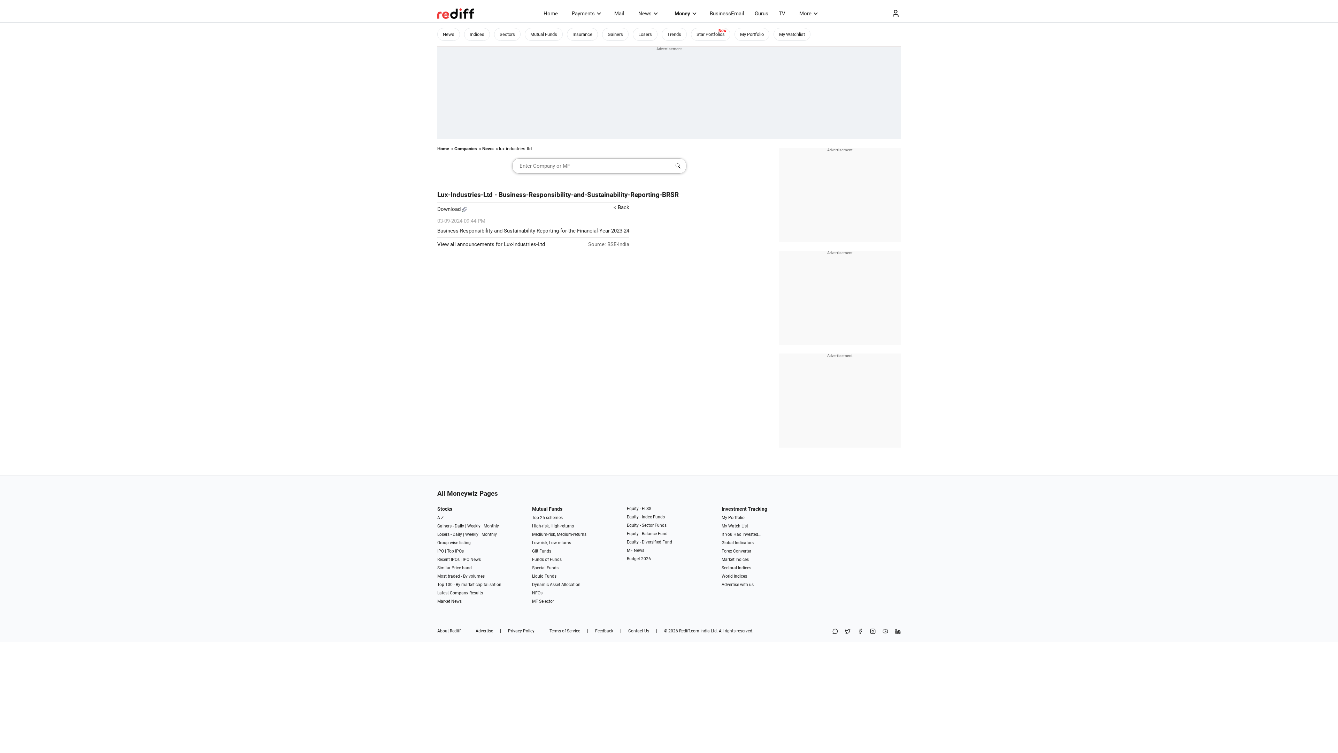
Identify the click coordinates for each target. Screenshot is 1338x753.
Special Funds (545, 567)
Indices (477, 34)
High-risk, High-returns (553, 526)
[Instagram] (873, 632)
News (645, 13)
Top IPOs (455, 551)
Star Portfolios (711, 34)
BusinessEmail (727, 13)
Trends (674, 34)
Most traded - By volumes (461, 576)
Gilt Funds (541, 551)
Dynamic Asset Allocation (556, 584)
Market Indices (735, 559)
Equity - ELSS (639, 508)
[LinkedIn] (898, 632)
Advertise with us (738, 584)
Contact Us (638, 631)
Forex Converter (736, 551)
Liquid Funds (544, 576)
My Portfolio (752, 34)
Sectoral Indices (736, 567)
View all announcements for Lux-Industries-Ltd (491, 244)
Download (449, 209)
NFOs (537, 593)
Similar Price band (454, 567)
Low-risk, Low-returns (551, 542)
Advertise (484, 631)
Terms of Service (564, 631)
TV (782, 13)
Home (551, 13)
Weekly (473, 526)
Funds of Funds (547, 559)
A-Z (440, 517)
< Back (621, 207)
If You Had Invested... (741, 534)
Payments (583, 13)
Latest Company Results (460, 593)
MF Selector (543, 601)
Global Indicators (738, 542)
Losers (645, 34)
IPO (440, 551)
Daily (459, 526)
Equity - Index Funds (646, 517)
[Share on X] (848, 632)
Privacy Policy (521, 631)
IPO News (472, 559)
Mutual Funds (543, 34)
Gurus (761, 13)
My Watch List (735, 526)
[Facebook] (860, 632)
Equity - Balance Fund (647, 533)
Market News (449, 601)
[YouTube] (885, 632)
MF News (635, 550)
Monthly (491, 526)
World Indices (734, 576)
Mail (619, 13)
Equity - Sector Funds (647, 525)
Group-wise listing (454, 542)
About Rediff (449, 631)
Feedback (604, 631)
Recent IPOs (448, 559)
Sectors (507, 34)
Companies (465, 148)
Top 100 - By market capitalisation (469, 584)
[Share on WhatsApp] (835, 632)
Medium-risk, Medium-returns (559, 534)
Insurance (582, 34)
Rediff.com (689, 631)
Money (682, 13)
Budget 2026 (639, 558)
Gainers (615, 34)
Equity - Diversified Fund (649, 542)
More (805, 13)
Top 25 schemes (547, 517)
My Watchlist (792, 34)
